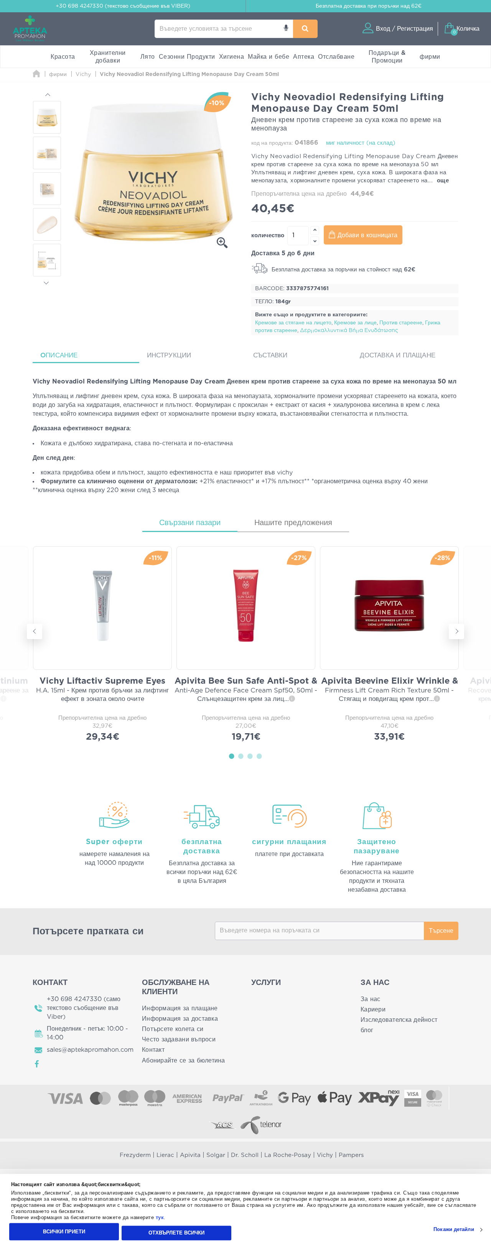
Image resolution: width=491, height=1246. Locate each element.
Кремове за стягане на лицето (293, 323)
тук (160, 1218)
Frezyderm (135, 1155)
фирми (430, 57)
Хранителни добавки (108, 57)
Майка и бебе (268, 57)
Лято (147, 57)
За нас (371, 999)
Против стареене (400, 323)
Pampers (351, 1155)
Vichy (325, 1155)
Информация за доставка (180, 1019)
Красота (63, 57)
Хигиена (231, 57)
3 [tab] (250, 755)
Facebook (37, 1064)
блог (367, 1030)
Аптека (303, 57)
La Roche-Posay (287, 1155)
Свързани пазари (190, 523)
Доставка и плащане (398, 355)
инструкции (169, 355)
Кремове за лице (355, 323)
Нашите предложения (293, 523)
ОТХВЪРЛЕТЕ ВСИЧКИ (176, 1233)
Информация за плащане (180, 1008)
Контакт (153, 1050)
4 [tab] (259, 755)
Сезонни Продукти (187, 57)
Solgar (215, 1155)
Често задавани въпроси (179, 1039)
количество (267, 235)
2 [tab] (240, 755)
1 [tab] (231, 755)
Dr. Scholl (245, 1155)
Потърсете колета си (172, 1029)
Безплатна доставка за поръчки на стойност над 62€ (342, 270)
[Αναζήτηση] (305, 29)
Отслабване (336, 57)
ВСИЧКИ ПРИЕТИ (64, 1231)
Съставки (270, 355)
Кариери (373, 1009)
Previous (47, 95)
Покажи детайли (453, 1230)
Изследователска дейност (399, 1020)
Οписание (59, 355)
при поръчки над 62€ (369, 6)
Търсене (441, 931)
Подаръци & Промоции (387, 57)
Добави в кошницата (367, 235)
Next (47, 281)
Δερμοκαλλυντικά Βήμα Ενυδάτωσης (349, 330)
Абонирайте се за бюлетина (183, 1061)
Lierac (165, 1155)
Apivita (190, 1155)
